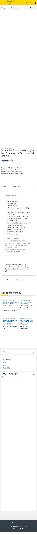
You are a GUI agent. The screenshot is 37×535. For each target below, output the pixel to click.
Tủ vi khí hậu (7, 359)
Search (27, 3)
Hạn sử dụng (12, 269)
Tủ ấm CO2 (6, 368)
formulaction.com (15, 251)
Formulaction (20, 280)
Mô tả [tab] (3, 186)
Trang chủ (4, 8)
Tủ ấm (5, 362)
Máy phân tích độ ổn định (18, 8)
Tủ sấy (5, 365)
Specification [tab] (18, 186)
